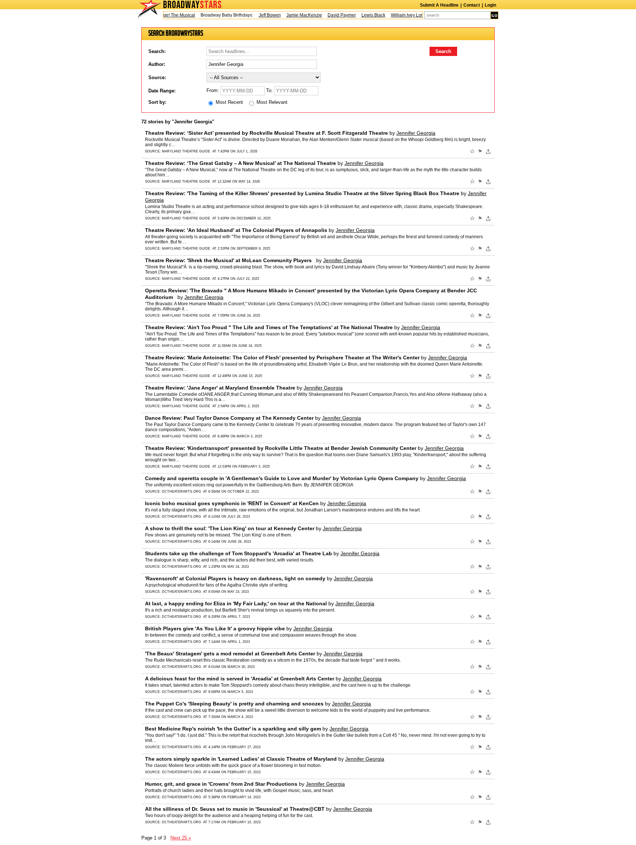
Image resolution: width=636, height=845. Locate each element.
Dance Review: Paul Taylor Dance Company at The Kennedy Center (229, 418)
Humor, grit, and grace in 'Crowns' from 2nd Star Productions (221, 784)
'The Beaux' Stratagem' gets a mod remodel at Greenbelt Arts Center (230, 653)
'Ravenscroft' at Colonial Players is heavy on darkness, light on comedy (235, 578)
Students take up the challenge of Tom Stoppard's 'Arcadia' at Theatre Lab (238, 553)
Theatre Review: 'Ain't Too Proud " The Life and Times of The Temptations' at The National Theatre (269, 327)
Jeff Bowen (261, 15)
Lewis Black (365, 15)
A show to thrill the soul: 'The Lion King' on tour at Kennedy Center (229, 528)
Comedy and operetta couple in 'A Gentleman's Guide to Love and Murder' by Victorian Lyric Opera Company (281, 478)
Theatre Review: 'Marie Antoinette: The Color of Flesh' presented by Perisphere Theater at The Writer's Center (282, 357)
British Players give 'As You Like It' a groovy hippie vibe (215, 628)
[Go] (494, 15)
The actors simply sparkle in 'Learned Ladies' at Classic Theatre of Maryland (241, 759)
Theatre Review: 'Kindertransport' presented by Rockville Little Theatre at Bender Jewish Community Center (280, 448)
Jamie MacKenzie (295, 15)
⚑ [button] (480, 151)
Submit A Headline (439, 5)
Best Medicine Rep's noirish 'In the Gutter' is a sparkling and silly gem (233, 729)
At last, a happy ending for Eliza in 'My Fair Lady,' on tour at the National (236, 603)
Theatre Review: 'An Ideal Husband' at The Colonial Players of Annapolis (236, 230)
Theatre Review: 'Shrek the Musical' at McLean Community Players (230, 260)
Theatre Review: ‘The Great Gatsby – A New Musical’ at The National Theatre (240, 163)
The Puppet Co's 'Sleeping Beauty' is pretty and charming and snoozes (234, 704)
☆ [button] (472, 151)
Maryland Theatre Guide (186, 151)
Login (490, 5)
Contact (471, 5)
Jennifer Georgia (415, 133)
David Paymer (333, 15)
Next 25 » (180, 838)
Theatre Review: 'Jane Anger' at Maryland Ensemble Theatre (220, 388)
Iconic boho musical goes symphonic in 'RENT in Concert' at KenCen (232, 503)
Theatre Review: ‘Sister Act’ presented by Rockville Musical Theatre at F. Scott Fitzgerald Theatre (266, 133)
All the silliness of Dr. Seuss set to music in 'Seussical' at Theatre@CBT (235, 809)
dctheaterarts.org (181, 491)
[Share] (488, 151)
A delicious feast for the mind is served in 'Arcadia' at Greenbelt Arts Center (239, 679)
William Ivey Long (399, 15)
